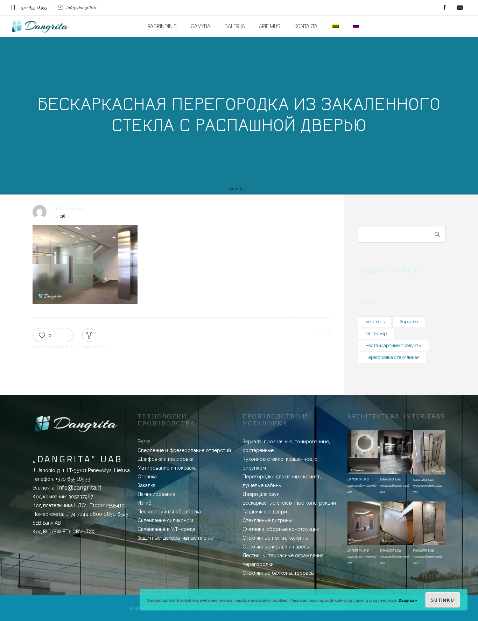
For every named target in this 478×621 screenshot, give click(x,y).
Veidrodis (375, 321)
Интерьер (376, 333)
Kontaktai (306, 26)
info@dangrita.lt (79, 487)
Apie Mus (269, 26)
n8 (62, 216)
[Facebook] (444, 7)
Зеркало (409, 321)
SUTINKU (443, 600)
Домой (235, 188)
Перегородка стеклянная (392, 357)
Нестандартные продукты (393, 345)
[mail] (460, 7)
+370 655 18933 (73, 479)
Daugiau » (408, 600)
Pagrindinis (162, 26)
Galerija (234, 26)
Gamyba (200, 26)
